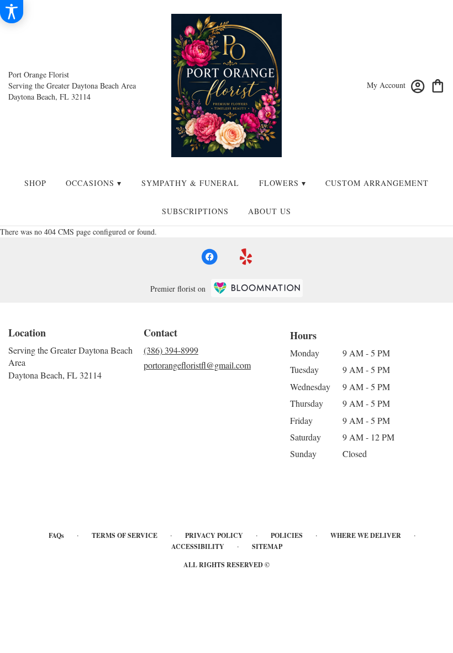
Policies (287, 535)
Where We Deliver (365, 535)
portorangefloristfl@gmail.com (197, 365)
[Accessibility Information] (11, 11)
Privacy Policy (214, 535)
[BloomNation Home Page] (257, 288)
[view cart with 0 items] (438, 85)
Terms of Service (124, 535)
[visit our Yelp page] (246, 256)
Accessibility (197, 546)
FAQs (56, 535)
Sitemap (267, 546)
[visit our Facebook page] (209, 256)
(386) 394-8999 (171, 350)
